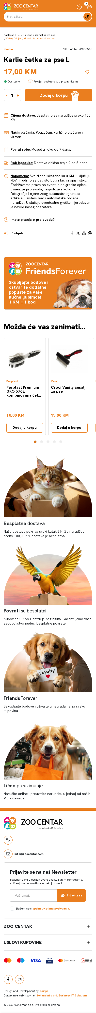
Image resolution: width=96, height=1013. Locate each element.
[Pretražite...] (87, 17)
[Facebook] (8, 979)
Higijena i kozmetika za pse (39, 35)
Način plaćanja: (23, 132)
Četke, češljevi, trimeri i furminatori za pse (30, 38)
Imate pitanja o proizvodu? (33, 219)
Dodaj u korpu (25, 427)
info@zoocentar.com (29, 854)
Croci (54, 381)
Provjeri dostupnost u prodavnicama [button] (56, 81)
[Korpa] (89, 6)
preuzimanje (23, 785)
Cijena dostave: (23, 115)
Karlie (8, 49)
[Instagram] (19, 979)
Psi (18, 35)
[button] (35, 441)
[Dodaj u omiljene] (88, 72)
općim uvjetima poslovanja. (51, 909)
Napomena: (20, 176)
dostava (24, 523)
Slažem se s (43, 909)
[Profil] (79, 7)
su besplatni (25, 611)
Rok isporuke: (22, 163)
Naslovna (9, 35)
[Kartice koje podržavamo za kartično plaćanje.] (8, 960)
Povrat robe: (21, 149)
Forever (20, 698)
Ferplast (12, 381)
